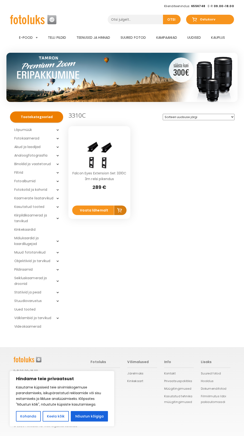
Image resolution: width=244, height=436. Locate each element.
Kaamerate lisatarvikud (33, 198)
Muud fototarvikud (30, 252)
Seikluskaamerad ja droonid (30, 281)
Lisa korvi (120, 211)
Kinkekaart (135, 381)
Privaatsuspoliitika (178, 381)
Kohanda (28, 416)
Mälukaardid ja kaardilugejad (26, 241)
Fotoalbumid (25, 181)
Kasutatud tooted (29, 206)
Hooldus (207, 381)
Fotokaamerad (26, 138)
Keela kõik (56, 416)
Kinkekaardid (25, 229)
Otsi (171, 19)
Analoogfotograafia (31, 155)
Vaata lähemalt (94, 210)
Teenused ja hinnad (93, 37)
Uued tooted (25, 309)
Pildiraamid (23, 269)
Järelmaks (135, 373)
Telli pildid (57, 37)
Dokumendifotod (214, 389)
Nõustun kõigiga (89, 416)
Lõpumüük (23, 129)
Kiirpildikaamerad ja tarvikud (30, 218)
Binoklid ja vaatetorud (32, 164)
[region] (62, 398)
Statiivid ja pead (27, 292)
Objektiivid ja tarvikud (32, 261)
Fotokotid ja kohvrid (30, 189)
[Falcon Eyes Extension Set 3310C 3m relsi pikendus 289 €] (99, 154)
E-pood (26, 37)
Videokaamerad (27, 326)
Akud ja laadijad (27, 146)
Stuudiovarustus (28, 300)
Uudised (194, 37)
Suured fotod (133, 37)
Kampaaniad (166, 37)
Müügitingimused (177, 389)
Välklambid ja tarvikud (32, 318)
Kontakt (170, 373)
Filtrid (18, 172)
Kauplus (218, 37)
